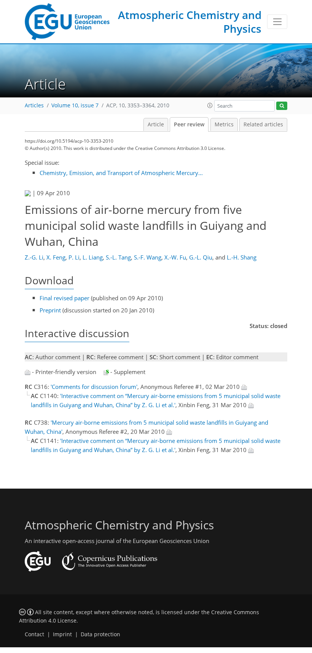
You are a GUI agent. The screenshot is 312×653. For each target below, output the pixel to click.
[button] (210, 105)
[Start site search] (281, 106)
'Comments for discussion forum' (94, 386)
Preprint (50, 310)
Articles (34, 105)
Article (156, 124)
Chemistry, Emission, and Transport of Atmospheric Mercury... (121, 173)
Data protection (100, 634)
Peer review (189, 124)
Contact (34, 634)
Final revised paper (64, 298)
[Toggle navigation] (277, 21)
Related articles (263, 124)
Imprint (62, 634)
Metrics (224, 124)
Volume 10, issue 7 (75, 105)
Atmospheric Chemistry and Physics (189, 22)
